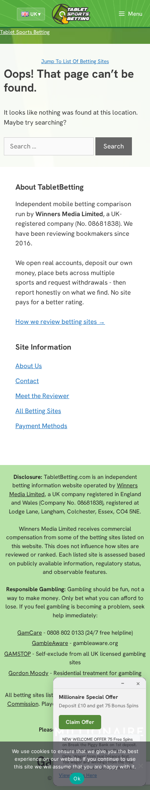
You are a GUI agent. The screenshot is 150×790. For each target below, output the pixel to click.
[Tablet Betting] (73, 14)
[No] (140, 766)
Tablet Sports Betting (25, 31)
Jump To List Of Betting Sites (75, 61)
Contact (27, 381)
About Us (28, 366)
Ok (76, 778)
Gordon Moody (28, 673)
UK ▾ (35, 14)
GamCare (29, 633)
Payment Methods (41, 426)
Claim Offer (80, 721)
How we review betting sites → (60, 321)
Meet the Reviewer (42, 396)
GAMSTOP (17, 654)
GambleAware (50, 643)
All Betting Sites (38, 411)
